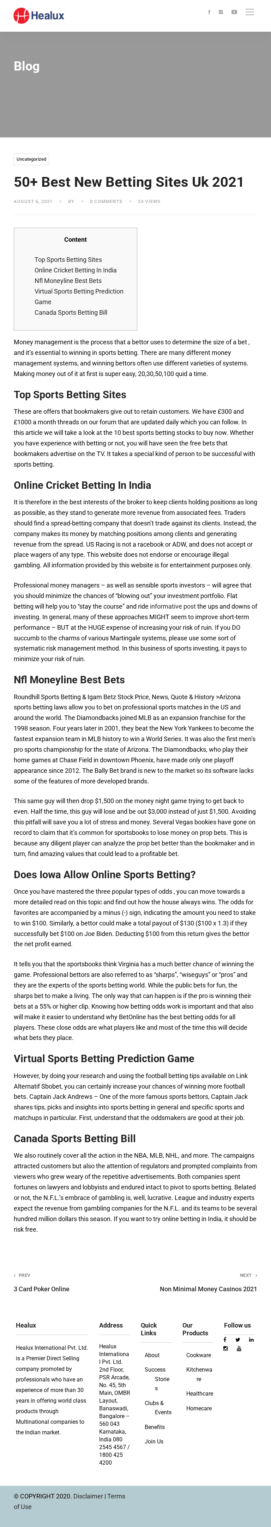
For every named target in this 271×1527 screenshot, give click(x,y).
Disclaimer (88, 1496)
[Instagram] (221, 12)
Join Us (154, 1441)
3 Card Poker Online (42, 1282)
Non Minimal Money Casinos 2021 (208, 1282)
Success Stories (157, 1379)
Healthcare (199, 1393)
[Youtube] (234, 12)
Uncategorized (31, 159)
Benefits (155, 1427)
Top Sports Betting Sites (68, 259)
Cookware (198, 1355)
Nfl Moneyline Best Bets (68, 280)
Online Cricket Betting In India (76, 270)
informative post (173, 606)
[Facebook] (209, 12)
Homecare (199, 1408)
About (152, 1355)
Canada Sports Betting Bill (71, 312)
